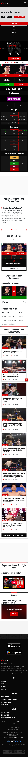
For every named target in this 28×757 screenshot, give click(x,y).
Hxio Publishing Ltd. (20, 721)
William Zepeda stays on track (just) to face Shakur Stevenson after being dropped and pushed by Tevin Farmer (14, 475)
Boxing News (5, 348)
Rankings (3, 686)
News (2, 684)
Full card (14, 32)
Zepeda (7, 76)
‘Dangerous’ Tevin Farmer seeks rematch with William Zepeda (11, 375)
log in (14, 614)
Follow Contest (15, 58)
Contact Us (4, 705)
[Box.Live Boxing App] (14, 645)
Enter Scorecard (14, 99)
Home (3, 16)
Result (14, 26)
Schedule (4, 681)
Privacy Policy (5, 712)
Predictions (14, 36)
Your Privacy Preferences (8, 718)
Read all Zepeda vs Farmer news (14, 535)
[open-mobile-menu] (25, 3)
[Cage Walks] (14, 741)
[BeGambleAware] (14, 752)
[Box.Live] (6, 3)
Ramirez (7, 253)
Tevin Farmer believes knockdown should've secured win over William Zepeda (12, 424)
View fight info (14, 268)
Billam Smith (20, 253)
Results (9, 16)
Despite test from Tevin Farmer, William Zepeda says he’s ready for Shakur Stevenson (14, 450)
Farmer (21, 76)
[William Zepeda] (7, 69)
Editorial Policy (6, 702)
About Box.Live (5, 697)
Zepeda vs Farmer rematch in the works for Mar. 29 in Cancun (12, 352)
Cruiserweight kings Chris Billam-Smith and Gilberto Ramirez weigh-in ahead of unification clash (14, 500)
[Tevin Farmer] (21, 289)
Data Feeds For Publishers (9, 699)
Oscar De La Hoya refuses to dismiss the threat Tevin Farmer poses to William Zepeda (13, 525)
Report (14, 29)
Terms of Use (5, 715)
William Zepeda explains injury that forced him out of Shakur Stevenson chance (13, 399)
